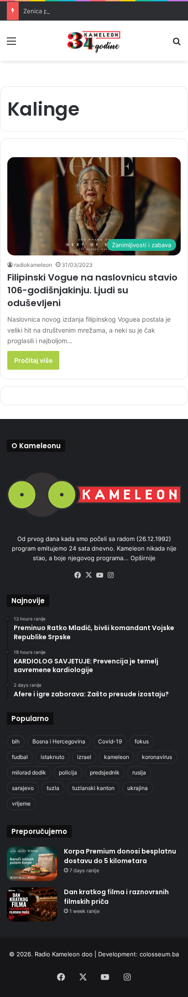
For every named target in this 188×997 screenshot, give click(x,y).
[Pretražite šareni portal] (176, 44)
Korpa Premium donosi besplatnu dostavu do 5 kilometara (120, 856)
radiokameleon (33, 264)
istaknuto (52, 756)
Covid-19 (110, 741)
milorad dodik (29, 772)
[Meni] (11, 44)
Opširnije (143, 558)
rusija (139, 772)
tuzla (53, 788)
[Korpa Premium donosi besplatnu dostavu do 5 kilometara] (32, 864)
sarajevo (23, 788)
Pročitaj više (33, 360)
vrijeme (21, 803)
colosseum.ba (159, 954)
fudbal (20, 756)
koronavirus (157, 756)
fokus (142, 741)
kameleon (116, 756)
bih (16, 741)
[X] (88, 575)
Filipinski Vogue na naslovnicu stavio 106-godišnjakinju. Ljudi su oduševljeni (92, 290)
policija (68, 772)
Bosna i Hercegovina (58, 741)
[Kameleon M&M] (94, 40)
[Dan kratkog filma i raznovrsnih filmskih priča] (32, 904)
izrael (84, 756)
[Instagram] (110, 575)
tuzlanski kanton (93, 788)
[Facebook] (77, 575)
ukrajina (137, 788)
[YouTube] (99, 575)
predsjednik (105, 772)
